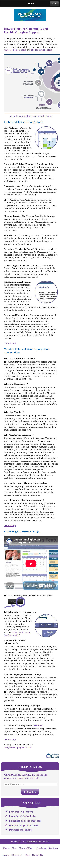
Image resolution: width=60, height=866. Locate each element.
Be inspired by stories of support (24, 820)
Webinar (38, 725)
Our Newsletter (12, 774)
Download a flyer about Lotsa (23, 825)
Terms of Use (25, 848)
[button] (30, 792)
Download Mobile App (20, 829)
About (6, 848)
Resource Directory (12, 855)
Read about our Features (21, 812)
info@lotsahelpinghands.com (18, 747)
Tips (27, 855)
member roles (19, 50)
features (7, 50)
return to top (10, 343)
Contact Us (37, 855)
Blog (14, 848)
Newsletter (41, 848)
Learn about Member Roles (22, 816)
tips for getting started (41, 50)
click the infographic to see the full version (30, 116)
